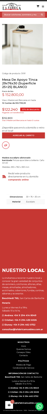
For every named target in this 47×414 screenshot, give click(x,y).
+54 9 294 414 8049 (25, 315)
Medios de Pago (23, 365)
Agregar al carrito (23, 135)
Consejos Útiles (23, 352)
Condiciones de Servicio (23, 368)
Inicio (23, 346)
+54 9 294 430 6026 (25, 320)
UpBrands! (40, 410)
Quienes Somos (23, 349)
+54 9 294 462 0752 (24, 325)
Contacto (23, 355)
